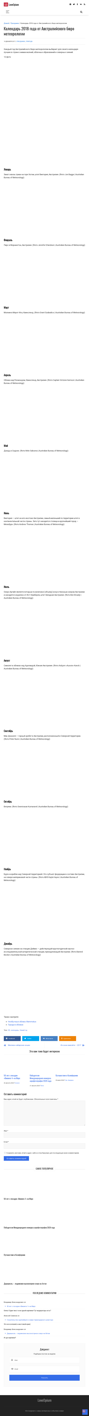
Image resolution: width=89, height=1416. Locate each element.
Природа (29, 41)
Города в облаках (15, 1025)
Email (6, 1142)
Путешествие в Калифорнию (14, 1254)
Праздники (15, 23)
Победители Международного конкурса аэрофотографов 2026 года (29, 1227)
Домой (6, 23)
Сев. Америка (69, 1080)
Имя (6, 1131)
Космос (17, 1083)
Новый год (23, 1030)
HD (9, 1030)
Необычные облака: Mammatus (22, 1021)
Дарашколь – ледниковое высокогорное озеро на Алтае (25, 1283)
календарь (15, 1030)
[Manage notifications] (84, 1411)
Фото (42, 1085)
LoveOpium (12, 4)
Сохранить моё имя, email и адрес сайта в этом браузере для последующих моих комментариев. (42, 1153)
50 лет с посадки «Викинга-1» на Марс (18, 1198)
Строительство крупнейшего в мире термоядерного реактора (30, 1320)
